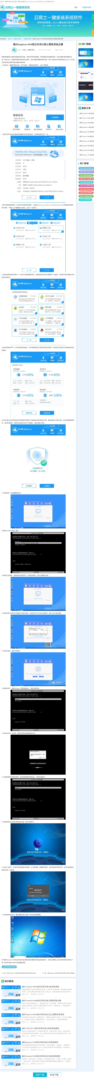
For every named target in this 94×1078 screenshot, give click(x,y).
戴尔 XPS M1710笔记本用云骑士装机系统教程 (40, 1028)
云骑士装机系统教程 (86, 175)
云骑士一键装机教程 (86, 196)
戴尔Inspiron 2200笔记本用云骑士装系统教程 (40, 1042)
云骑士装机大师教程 (86, 193)
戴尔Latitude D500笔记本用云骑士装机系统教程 (41, 1056)
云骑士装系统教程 (85, 200)
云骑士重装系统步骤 (9, 967)
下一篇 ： (58, 973)
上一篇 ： (20, 973)
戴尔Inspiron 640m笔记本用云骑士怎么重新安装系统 (43, 1014)
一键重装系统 (86, 7)
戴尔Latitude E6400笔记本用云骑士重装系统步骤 (41, 1001)
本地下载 (54, 1075)
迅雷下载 (40, 1075)
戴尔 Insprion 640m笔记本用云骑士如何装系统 (40, 987)
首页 (76, 7)
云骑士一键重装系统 (14, 39)
